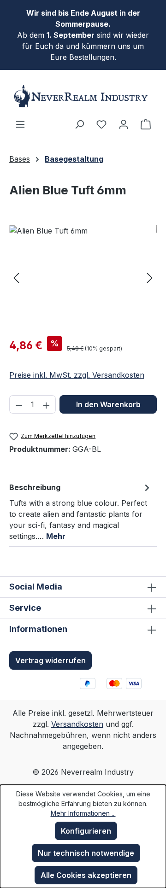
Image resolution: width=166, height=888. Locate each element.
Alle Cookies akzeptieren (86, 875)
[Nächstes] (150, 277)
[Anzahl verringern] (19, 404)
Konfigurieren (86, 830)
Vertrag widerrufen (50, 660)
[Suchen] (79, 124)
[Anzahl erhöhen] (46, 404)
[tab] (80, 511)
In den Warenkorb (108, 404)
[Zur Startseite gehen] (83, 96)
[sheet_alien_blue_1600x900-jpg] (83, 277)
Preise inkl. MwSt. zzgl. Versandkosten (76, 375)
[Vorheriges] (16, 277)
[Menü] (20, 124)
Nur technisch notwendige (86, 853)
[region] (83, 277)
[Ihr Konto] (124, 124)
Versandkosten (77, 724)
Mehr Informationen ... (83, 813)
